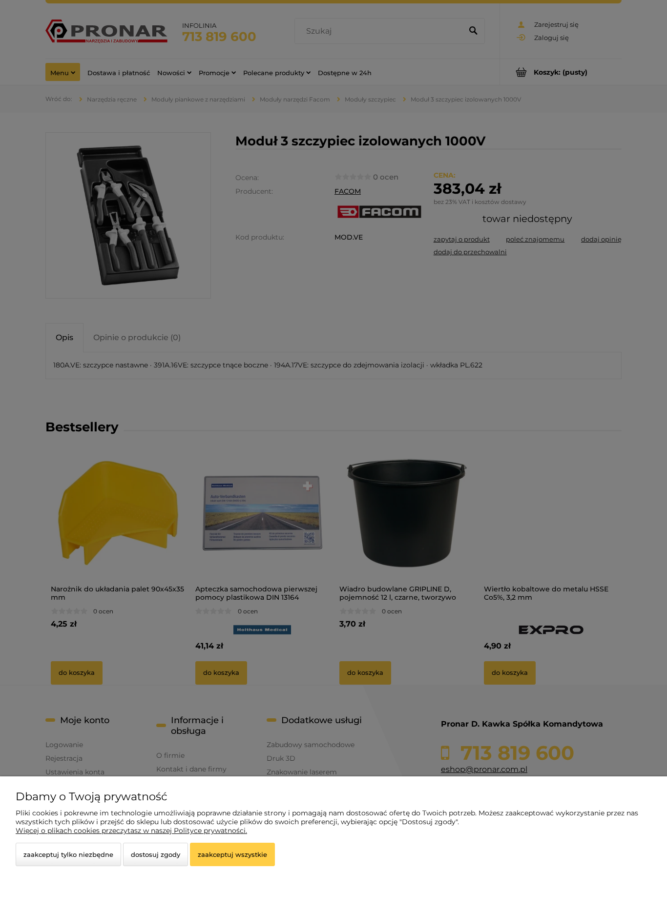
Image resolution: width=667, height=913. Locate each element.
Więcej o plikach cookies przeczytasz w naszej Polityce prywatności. (131, 830)
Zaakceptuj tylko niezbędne (68, 854)
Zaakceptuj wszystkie (232, 854)
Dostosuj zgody (155, 854)
